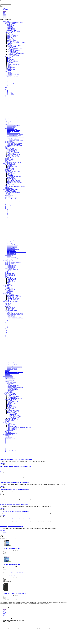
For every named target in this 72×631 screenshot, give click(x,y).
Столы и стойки (10, 309)
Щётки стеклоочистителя (12, 426)
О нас (4, 12)
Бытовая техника (6, 21)
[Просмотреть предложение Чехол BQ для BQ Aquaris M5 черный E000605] (5, 591)
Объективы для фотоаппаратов (11, 449)
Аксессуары (7, 200)
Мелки (8, 216)
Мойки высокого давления (10, 438)
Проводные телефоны (11, 325)
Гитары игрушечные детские (15, 135)
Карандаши (9, 210)
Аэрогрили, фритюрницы (14, 52)
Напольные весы (10, 39)
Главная (4, 11)
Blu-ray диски (9, 90)
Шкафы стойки (10, 340)
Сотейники (9, 66)
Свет (6, 71)
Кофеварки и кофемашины (14, 50)
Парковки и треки (10, 153)
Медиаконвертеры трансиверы (11, 341)
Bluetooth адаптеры (8, 331)
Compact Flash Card (11, 97)
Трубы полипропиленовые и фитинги (14, 182)
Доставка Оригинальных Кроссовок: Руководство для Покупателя (14, 504)
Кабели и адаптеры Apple (12, 368)
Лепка (8, 384)
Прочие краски (10, 391)
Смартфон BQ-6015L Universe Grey (11, 564)
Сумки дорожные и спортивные (11, 441)
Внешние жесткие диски (9, 88)
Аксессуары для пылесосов (12, 76)
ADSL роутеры (8, 330)
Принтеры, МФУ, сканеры (10, 274)
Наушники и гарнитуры (11, 407)
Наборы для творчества (11, 386)
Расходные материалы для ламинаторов (14, 317)
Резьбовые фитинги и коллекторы (13, 180)
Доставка (4, 14)
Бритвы (8, 33)
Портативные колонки (9, 273)
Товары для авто (6, 422)
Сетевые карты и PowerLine (10, 346)
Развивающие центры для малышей (16, 140)
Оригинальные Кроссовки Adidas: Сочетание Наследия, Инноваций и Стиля (16, 518)
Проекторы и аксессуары (12, 413)
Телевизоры (7, 421)
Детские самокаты (8, 437)
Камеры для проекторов (14, 415)
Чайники (9, 70)
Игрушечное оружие (9, 121)
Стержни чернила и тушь (12, 222)
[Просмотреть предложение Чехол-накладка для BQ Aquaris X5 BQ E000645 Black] (13, 572)
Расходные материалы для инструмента (12, 171)
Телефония (7, 322)
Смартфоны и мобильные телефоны (12, 373)
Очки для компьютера (11, 397)
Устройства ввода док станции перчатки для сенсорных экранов (19, 362)
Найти (2, 6)
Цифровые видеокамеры (9, 451)
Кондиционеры (10, 26)
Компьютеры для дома (11, 265)
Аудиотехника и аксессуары (10, 399)
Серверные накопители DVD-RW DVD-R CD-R (16, 252)
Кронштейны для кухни (14, 55)
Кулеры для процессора (11, 257)
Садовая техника (8, 439)
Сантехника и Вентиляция (10, 177)
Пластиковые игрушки (11, 126)
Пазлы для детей (10, 390)
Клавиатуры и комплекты (12, 280)
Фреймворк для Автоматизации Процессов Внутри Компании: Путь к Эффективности (18, 496)
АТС (6, 302)
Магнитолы (9, 404)
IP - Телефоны (10, 323)
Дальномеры (9, 165)
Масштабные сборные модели (13, 385)
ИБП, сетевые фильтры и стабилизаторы (13, 262)
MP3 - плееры (9, 400)
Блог (3, 13)
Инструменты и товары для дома (9, 163)
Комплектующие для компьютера (9, 227)
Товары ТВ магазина (9, 392)
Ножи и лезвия (10, 174)
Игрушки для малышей (9, 128)
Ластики (8, 213)
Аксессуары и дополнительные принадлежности (14, 102)
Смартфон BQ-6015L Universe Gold (11, 548)
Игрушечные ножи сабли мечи (13, 122)
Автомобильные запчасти (10, 424)
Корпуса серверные (11, 248)
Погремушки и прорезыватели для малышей (15, 137)
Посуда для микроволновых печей (13, 64)
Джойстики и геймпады (11, 279)
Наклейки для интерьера (12, 388)
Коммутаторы (7, 335)
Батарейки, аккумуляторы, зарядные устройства (14, 22)
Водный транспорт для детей (12, 149)
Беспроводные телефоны (12, 324)
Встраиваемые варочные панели (11, 103)
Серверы (6, 276)
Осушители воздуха (11, 28)
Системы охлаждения (9, 255)
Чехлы (8, 363)
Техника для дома (8, 75)
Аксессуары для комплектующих (11, 228)
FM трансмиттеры (8, 423)
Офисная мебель (8, 306)
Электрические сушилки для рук (13, 31)
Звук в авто (7, 431)
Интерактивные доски (13, 414)
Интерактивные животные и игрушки (14, 143)
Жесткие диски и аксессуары (10, 231)
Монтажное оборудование (12, 339)
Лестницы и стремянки (9, 168)
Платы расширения (11, 250)
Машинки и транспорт (9, 148)
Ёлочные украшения (9, 377)
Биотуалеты (7, 435)
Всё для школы (8, 203)
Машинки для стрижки (11, 38)
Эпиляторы (9, 43)
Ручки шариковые (10, 220)
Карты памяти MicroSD (11, 98)
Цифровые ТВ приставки (12, 418)
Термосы (9, 68)
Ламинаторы (7, 305)
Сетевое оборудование (7, 329)
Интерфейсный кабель (9, 195)
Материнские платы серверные (13, 249)
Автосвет (9, 425)
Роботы (6, 161)
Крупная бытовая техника (8, 285)
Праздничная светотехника (10, 379)
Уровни (8, 167)
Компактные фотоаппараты (10, 448)
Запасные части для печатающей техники (15, 313)
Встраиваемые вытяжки (9, 104)
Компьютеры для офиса (11, 267)
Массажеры (9, 37)
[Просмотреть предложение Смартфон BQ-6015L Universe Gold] (7, 546)
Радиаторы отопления (11, 179)
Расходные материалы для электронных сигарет (14, 372)
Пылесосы (9, 79)
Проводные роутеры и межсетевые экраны (13, 345)
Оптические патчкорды (9, 343)
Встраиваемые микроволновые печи (12, 107)
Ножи (8, 63)
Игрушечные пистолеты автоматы (13, 123)
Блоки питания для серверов (12, 245)
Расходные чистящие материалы (11, 310)
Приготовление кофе (11, 49)
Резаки (6, 321)
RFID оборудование (9, 350)
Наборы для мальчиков (9, 159)
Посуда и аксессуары (9, 56)
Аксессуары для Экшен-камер (10, 445)
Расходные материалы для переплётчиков (15, 318)
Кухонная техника (8, 44)
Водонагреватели (10, 25)
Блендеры (11, 47)
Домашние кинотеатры (11, 403)
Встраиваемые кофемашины (10, 106)
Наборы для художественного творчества (15, 387)
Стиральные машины (9, 290)
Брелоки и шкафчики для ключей (13, 201)
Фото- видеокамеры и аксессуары (9, 444)
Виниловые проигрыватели (12, 401)
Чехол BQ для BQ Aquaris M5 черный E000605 (14, 593)
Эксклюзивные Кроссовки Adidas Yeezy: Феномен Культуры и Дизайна (14, 511)
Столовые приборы (11, 67)
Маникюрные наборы (11, 36)
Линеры (8, 214)
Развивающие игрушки (11, 138)
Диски (6, 89)
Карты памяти (7, 96)
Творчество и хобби (9, 381)
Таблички (7, 225)
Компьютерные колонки (9, 263)
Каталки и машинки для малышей (13, 130)
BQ (3, 533)
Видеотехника (7, 409)
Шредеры (7, 328)
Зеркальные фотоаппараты (10, 447)
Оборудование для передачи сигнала (12, 342)
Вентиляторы (9, 24)
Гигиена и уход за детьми (10, 113)
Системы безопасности (7, 349)
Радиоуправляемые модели (10, 380)
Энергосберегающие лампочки (13, 74)
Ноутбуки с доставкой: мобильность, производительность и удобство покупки (16, 459)
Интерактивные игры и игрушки (13, 125)
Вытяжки (7, 286)
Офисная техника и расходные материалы (11, 301)
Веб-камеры (7, 261)
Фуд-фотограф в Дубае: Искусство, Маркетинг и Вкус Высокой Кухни (14, 482)
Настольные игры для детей (12, 389)
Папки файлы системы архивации (11, 207)
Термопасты (9, 259)
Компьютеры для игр (11, 266)
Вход (4, 8)
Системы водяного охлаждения (13, 258)
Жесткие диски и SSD (11, 232)
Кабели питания (8, 196)
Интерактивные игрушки (12, 129)
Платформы (7, 272)
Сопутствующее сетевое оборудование (12, 348)
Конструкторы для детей (14, 139)
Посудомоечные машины (10, 289)
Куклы (6, 147)
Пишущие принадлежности (10, 208)
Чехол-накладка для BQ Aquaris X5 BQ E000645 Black (16, 575)
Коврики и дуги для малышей (13, 131)
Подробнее (2, 463)
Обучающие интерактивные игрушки (14, 145)
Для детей (5, 112)
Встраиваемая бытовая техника (9, 101)
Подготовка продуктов (11, 46)
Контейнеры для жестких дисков (13, 233)
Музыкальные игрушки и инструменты (12, 155)
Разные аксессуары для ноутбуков (13, 298)
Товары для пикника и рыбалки (11, 443)
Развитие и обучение (9, 160)
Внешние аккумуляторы (11, 354)
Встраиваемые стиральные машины (12, 110)
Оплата (4, 15)
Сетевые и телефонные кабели (11, 197)
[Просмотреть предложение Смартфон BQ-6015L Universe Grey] (7, 562)
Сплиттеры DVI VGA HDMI (10, 198)
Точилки (9, 223)
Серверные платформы (11, 253)
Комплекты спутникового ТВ (13, 411)
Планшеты (7, 371)
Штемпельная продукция (12, 224)
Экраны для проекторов (14, 417)
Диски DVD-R (10, 93)
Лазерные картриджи (11, 315)
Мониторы (9, 270)
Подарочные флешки (9, 100)
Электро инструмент (9, 188)
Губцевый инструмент (11, 173)
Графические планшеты (11, 278)
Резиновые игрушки (11, 127)
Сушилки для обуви (11, 80)
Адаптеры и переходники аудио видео (12, 192)
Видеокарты (7, 230)
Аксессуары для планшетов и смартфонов (13, 353)
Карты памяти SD (10, 99)
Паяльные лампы (8, 170)
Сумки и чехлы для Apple (12, 369)
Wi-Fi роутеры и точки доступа (11, 332)
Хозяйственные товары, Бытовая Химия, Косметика (15, 186)
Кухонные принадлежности (12, 61)
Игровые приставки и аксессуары (11, 419)
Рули (8, 283)
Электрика (7, 187)
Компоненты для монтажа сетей (11, 336)
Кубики (8, 132)
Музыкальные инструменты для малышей (15, 134)
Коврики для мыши (11, 281)
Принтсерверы (8, 344)
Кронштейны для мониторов (12, 269)
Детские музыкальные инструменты (14, 156)
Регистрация (5, 9)
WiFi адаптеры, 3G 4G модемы (11, 333)
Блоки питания (8, 229)
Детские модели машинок (12, 151)
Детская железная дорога (12, 150)
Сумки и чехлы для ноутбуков (13, 299)
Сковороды (9, 65)
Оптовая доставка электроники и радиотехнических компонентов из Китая (15, 466)
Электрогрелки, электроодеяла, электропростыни (16, 42)
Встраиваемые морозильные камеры (12, 108)
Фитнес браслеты (8, 375)
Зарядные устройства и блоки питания (14, 366)
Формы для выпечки (11, 69)
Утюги (8, 81)
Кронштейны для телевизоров (13, 396)
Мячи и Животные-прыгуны (12, 136)
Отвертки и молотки (11, 175)
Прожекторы (9, 72)
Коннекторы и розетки (11, 338)
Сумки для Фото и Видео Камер (11, 450)
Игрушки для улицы (9, 141)
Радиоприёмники (10, 408)
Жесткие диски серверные (12, 246)
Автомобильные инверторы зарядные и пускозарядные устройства (18, 427)
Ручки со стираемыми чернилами (13, 219)
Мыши (8, 282)
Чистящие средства (8, 284)
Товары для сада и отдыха (8, 434)
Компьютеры (7, 264)
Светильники (9, 73)
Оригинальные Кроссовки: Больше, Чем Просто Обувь (11, 526)
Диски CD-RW (10, 92)
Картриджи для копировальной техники (15, 314)
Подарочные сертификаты (10, 378)
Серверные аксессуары (11, 251)
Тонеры (8, 320)
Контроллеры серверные (12, 247)
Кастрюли (9, 57)
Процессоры (7, 242)
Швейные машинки (11, 84)
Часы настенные (10, 82)
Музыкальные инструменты (10, 420)
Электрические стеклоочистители (13, 85)
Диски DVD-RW (10, 94)
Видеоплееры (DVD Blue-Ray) (13, 410)
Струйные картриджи (11, 319)
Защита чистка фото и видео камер (11, 446)
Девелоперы (9, 312)
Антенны (7, 334)
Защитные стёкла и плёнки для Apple (14, 367)
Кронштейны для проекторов (15, 416)
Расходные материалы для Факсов (13, 326)
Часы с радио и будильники (12, 83)
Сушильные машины (9, 291)
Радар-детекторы (8, 432)
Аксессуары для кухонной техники (14, 45)
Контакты (4, 16)
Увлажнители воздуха (11, 30)
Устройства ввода (8, 277)
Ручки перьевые (10, 218)
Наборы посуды (10, 62)
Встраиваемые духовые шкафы (11, 105)
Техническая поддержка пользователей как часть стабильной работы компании (16, 474)
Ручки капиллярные (11, 217)
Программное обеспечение (10, 275)
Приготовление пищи (11, 51)
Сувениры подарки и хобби (8, 376)
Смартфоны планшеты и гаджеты (9, 352)
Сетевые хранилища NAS (10, 347)
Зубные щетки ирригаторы (12, 35)
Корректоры (9, 211)
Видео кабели (7, 194)
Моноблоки (7, 271)
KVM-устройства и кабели (10, 190)
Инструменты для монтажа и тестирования (15, 337)
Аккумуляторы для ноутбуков (13, 295)
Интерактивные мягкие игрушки (13, 144)
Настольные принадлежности (10, 206)
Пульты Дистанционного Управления (14, 398)
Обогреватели (10, 27)
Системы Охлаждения (11, 254)
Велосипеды (7, 436)
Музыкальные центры (11, 406)
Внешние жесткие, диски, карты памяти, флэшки (12, 86)
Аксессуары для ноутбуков (10, 294)
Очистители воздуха (11, 29)
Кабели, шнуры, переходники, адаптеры (10, 189)
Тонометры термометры (11, 40)
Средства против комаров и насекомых (12, 440)
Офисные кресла (10, 308)
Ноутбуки (7, 300)
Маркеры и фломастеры (11, 215)
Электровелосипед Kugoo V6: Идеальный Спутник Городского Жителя (14, 489)
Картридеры (7, 95)
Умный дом (7, 183)
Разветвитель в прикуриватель (11, 433)
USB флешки (7, 87)
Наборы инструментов (9, 169)
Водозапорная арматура (11, 178)
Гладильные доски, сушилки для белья (14, 77)
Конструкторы (8, 146)
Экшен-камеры (8, 452)
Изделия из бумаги (8, 204)
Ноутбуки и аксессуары (7, 293)
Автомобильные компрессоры (11, 428)
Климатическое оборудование (10, 23)
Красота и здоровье (8, 32)
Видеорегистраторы (9, 430)
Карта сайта (5, 17)
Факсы (8, 327)
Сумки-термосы (8, 442)
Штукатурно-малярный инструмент (14, 176)
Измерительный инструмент (10, 164)
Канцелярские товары (7, 199)
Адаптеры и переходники (12, 365)
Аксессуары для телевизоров (10, 394)
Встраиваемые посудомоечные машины (12, 109)
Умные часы (7, 374)
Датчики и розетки (10, 184)
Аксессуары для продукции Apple (11, 364)
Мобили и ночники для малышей (13, 133)
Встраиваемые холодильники (10, 111)
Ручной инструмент (9, 172)
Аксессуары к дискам (11, 91)
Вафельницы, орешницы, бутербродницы (17, 53)
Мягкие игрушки (8, 157)
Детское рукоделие (10, 383)
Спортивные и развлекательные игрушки (13, 162)
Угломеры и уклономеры (12, 166)
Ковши (8, 58)
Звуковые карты (8, 234)
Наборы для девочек (9, 158)
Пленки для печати (11, 316)
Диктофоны (9, 402)
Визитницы (9, 202)
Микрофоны (9, 405)
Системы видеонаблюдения (10, 351)
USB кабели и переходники (10, 191)
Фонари (6, 185)
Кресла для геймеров (11, 307)
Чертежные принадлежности (10, 226)
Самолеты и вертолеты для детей (13, 154)
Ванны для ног (10, 34)
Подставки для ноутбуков (12, 297)
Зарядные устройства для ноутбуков (14, 296)
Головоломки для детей (11, 382)
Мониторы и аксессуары (9, 268)
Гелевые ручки (10, 209)
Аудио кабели (7, 193)
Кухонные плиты (8, 287)
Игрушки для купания (9, 124)
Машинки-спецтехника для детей (13, 152)
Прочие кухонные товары (12, 54)
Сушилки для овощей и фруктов (15, 48)
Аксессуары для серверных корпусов (14, 244)
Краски (8, 212)
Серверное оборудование (10, 243)
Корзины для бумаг (8, 205)
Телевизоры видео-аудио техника (9, 393)
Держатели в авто (10, 355)
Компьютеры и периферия (8, 260)
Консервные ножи (10, 59)
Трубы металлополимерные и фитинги (14, 181)
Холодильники (8, 292)
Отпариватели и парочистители (13, 78)
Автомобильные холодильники (11, 429)
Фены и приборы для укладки (13, 41)
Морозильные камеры (9, 288)
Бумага (8, 311)
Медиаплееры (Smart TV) (12, 412)
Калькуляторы (7, 304)
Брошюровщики (8, 303)
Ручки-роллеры (10, 221)
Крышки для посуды (11, 60)
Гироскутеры (7, 370)
